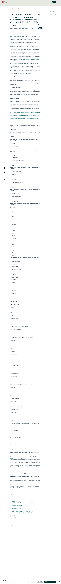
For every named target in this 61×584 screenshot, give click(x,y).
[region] (30, 581)
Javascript (51, 15)
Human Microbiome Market (16, 501)
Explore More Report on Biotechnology (18, 508)
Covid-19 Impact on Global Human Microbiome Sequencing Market (22, 502)
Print (50, 10)
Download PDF (51, 11)
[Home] (5, 2)
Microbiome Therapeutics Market (17, 504)
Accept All (53, 581)
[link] (27, 2)
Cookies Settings (40, 581)
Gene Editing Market (15, 499)
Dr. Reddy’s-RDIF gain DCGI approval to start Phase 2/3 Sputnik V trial (23, 512)
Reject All (46, 581)
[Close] (60, 582)
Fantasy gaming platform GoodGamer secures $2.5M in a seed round (22, 511)
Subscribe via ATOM (52, 14)
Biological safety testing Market (17, 505)
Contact (11, 525)
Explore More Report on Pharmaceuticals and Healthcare (21, 509)
